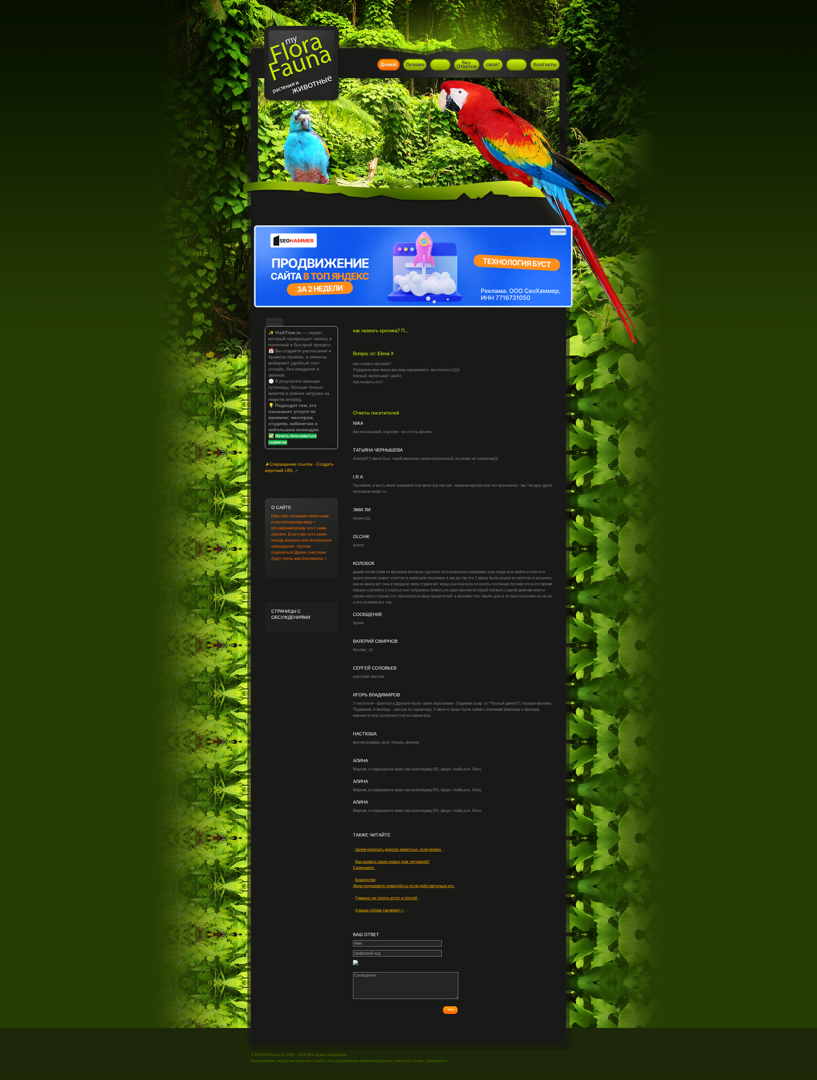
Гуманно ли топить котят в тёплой (386, 898)
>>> (450, 1010)
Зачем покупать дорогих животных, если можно (398, 849)
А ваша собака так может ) (379, 910)
